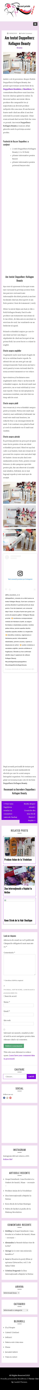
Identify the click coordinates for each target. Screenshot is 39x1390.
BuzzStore (27, 89)
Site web (7, 1020)
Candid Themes (20, 1382)
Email (7, 1011)
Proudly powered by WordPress (14, 1379)
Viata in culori (11, 1357)
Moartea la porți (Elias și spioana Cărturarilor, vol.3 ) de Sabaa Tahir (18, 1262)
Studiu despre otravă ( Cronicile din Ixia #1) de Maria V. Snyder (29, 812)
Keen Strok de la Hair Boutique (18, 1204)
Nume (7, 1002)
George (8, 1251)
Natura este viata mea (14, 1342)
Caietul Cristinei (12, 1332)
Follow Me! (7, 1159)
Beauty (19, 48)
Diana (7, 1347)
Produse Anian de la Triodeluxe (18, 1191)
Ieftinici (8, 1337)
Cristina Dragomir (13, 1271)
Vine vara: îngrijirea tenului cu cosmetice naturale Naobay (10, 810)
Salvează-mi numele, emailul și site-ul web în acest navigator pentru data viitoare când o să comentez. (19, 1036)
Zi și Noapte (10, 1327)
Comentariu (9, 953)
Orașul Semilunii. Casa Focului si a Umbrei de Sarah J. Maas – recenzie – (20, 1182)
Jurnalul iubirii (11, 1352)
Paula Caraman (26, 33)
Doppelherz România (12, 89)
